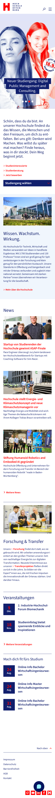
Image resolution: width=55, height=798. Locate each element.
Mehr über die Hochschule (19, 289)
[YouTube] (33, 793)
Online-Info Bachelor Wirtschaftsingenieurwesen (34, 671)
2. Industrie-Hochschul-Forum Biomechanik (33, 607)
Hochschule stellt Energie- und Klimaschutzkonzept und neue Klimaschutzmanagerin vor (23, 403)
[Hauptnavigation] (50, 9)
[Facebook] (44, 793)
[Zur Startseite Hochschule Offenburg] (14, 7)
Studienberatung (14, 170)
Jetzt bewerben (14, 175)
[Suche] (44, 9)
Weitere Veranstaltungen (19, 644)
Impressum (9, 759)
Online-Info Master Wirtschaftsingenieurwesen (34, 688)
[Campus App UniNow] (49, 793)
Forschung (19, 549)
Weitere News (13, 492)
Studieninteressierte (16, 166)
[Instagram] (27, 793)
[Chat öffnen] (39, 786)
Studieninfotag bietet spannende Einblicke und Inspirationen (34, 626)
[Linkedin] (38, 793)
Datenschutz (9, 764)
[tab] (23, 101)
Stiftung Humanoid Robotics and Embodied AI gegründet (24, 460)
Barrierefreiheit (11, 769)
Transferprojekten (24, 566)
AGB (5, 773)
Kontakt (7, 778)
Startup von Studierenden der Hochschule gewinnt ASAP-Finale (24, 346)
